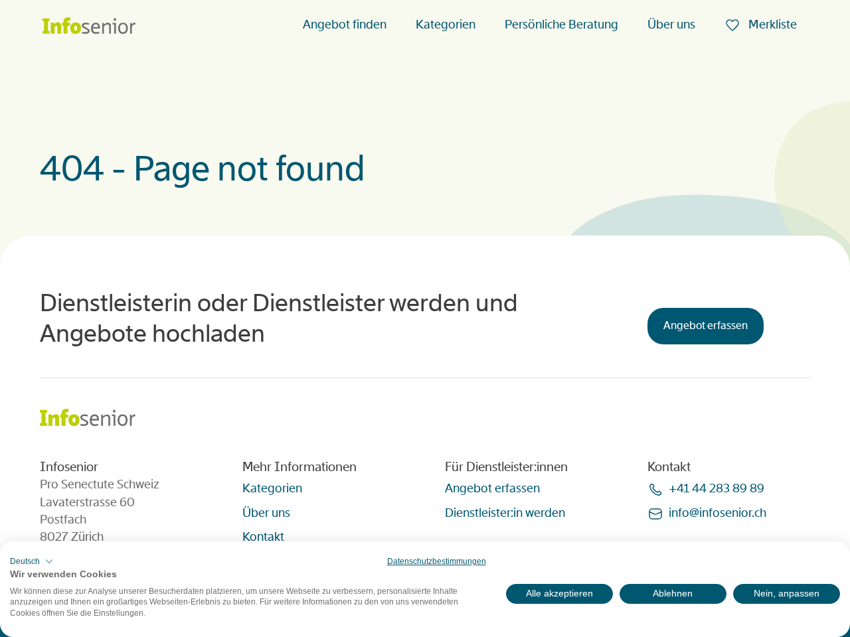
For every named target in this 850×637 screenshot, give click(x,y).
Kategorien (445, 25)
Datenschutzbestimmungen (436, 561)
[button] (31, 561)
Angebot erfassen (705, 325)
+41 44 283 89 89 (716, 488)
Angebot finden (344, 25)
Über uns (671, 25)
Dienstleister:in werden (505, 513)
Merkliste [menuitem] (771, 25)
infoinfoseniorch (717, 513)
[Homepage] (89, 27)
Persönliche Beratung (561, 25)
